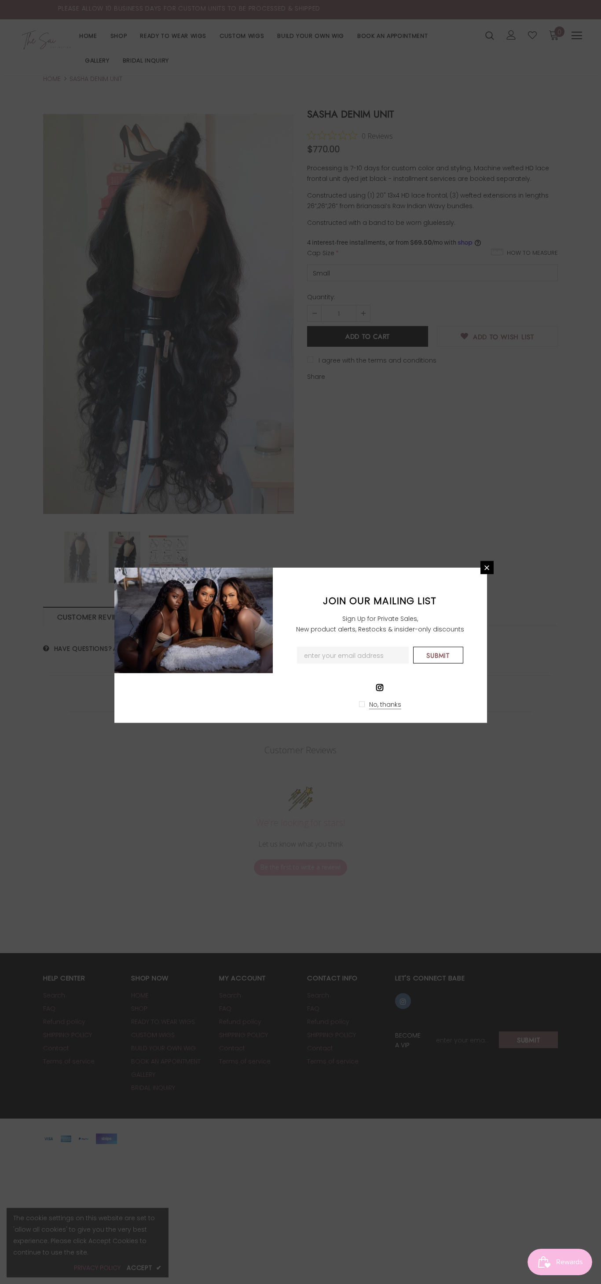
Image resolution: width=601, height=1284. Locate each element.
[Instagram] (379, 686)
